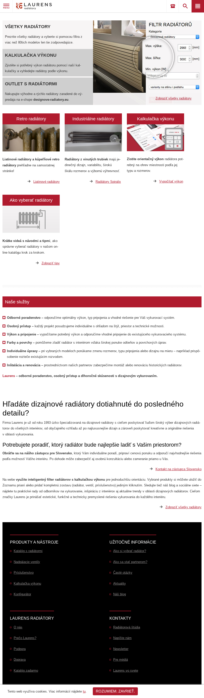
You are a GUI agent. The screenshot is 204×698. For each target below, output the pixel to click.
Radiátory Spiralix (108, 182)
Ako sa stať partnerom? (130, 562)
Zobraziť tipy (51, 263)
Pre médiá (120, 659)
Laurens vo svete (125, 670)
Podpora (20, 649)
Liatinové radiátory (46, 182)
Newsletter (120, 649)
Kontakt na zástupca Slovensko (178, 469)
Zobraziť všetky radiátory (173, 98)
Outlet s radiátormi (31, 83)
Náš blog (119, 594)
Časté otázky (122, 572)
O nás (18, 627)
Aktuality (119, 583)
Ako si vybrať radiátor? (129, 551)
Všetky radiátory (28, 26)
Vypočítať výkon (171, 181)
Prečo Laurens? (25, 638)
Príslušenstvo (24, 572)
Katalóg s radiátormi (28, 551)
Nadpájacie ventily (27, 562)
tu (84, 691)
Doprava (20, 659)
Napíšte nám (122, 638)
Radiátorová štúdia (126, 627)
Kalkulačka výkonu (30, 55)
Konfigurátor (22, 594)
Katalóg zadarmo (26, 670)
